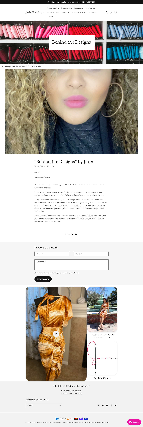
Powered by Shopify (45, 422)
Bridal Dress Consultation (71, 394)
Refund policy (57, 422)
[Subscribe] (60, 405)
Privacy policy (67, 422)
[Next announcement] (117, 2)
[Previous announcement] (26, 2)
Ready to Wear (101, 378)
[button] (106, 12)
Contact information (103, 422)
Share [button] (38, 172)
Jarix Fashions (34, 422)
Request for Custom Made (71, 391)
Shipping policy (89, 422)
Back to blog (73, 234)
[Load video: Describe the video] (56, 334)
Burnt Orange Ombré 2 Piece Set (102, 335)
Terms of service (78, 422)
